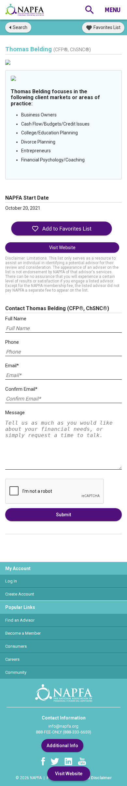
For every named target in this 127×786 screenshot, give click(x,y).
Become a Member (23, 633)
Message (15, 413)
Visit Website (62, 247)
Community (15, 672)
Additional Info (62, 745)
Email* (12, 366)
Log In (11, 581)
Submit (63, 514)
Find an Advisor (20, 620)
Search (20, 27)
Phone (12, 342)
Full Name (15, 319)
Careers (12, 659)
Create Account (19, 594)
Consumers (16, 646)
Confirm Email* (21, 389)
